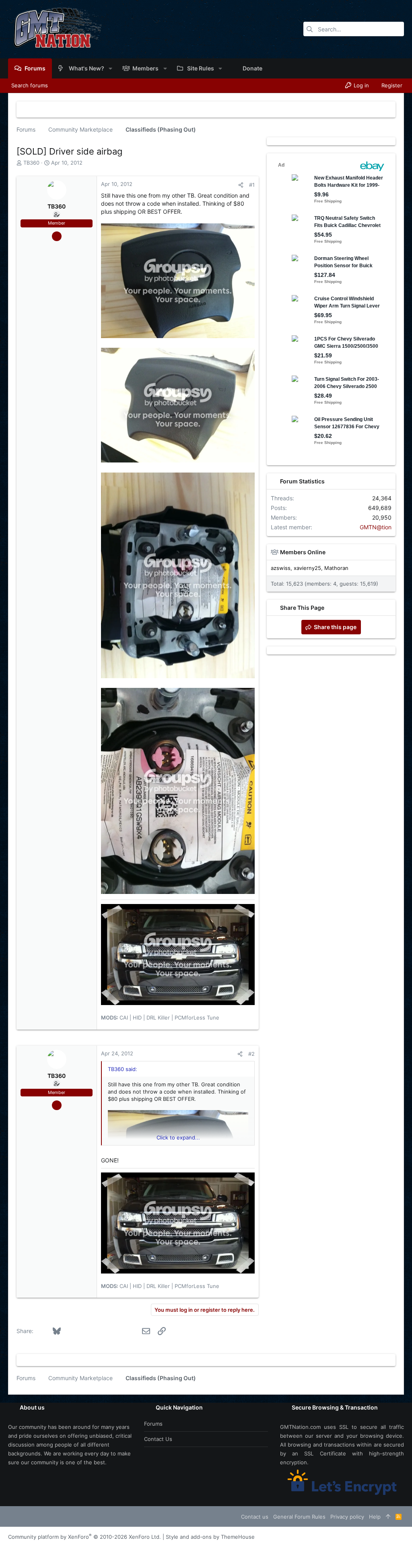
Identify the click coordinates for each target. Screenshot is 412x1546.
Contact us (158, 1439)
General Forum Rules (299, 1516)
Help (375, 1516)
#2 (251, 1054)
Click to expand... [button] (178, 1137)
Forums (153, 1423)
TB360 (31, 162)
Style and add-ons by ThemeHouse (210, 1537)
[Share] (240, 185)
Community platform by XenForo (84, 1537)
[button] (110, 68)
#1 (252, 185)
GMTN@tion (375, 527)
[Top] (388, 1517)
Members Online (302, 552)
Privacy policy (347, 1516)
